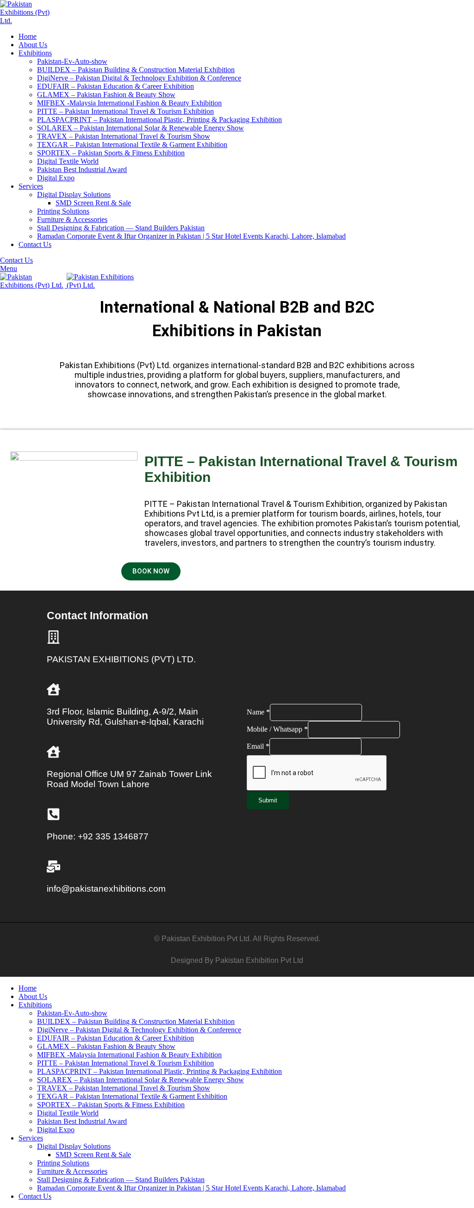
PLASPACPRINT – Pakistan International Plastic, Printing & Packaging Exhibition (159, 119)
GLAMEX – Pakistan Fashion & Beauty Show (106, 95)
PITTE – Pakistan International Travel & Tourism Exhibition (125, 111)
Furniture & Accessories (72, 219)
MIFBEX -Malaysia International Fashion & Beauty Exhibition (129, 103)
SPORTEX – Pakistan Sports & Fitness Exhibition (111, 153)
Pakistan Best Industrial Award (82, 169)
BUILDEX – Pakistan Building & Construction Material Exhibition (136, 70)
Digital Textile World (68, 161)
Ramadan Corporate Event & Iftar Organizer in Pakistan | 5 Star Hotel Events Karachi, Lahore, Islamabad (191, 236)
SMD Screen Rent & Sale (93, 203)
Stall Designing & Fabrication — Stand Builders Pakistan (121, 228)
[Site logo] (29, 21)
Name (258, 712)
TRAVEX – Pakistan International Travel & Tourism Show (123, 136)
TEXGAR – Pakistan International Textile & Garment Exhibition (132, 144)
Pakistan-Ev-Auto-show (72, 61)
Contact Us (16, 260)
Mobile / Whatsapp (277, 729)
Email (258, 746)
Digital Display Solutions (74, 194)
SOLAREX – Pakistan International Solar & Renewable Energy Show (140, 128)
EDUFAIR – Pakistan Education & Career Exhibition (115, 86)
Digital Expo (56, 178)
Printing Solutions (63, 211)
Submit (267, 800)
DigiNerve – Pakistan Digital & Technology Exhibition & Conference (139, 78)
